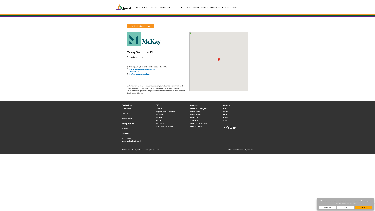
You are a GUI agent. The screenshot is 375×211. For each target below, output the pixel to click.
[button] (224, 128)
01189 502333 (134, 72)
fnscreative (250, 150)
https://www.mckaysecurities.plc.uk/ (142, 69)
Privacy (152, 150)
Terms (147, 150)
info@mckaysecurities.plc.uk (139, 74)
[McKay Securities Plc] (144, 39)
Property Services (135, 57)
